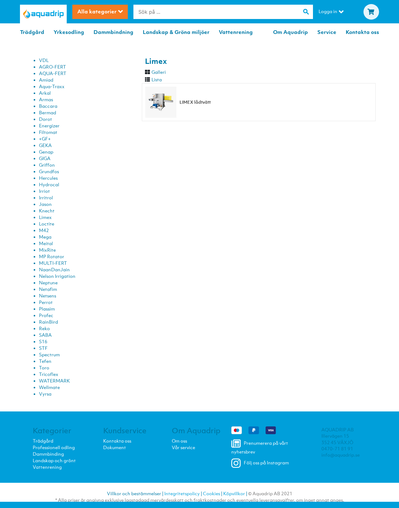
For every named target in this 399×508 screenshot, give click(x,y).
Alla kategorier (97, 11)
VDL (44, 60)
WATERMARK (54, 380)
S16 (43, 341)
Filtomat (48, 132)
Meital (46, 243)
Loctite (46, 224)
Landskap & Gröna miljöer (176, 32)
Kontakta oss (362, 32)
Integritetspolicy (182, 493)
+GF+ (45, 138)
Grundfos (49, 171)
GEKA (45, 145)
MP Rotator (51, 256)
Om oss (179, 441)
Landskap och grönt (54, 460)
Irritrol (46, 197)
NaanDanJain (54, 269)
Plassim (47, 309)
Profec (46, 315)
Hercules (48, 178)
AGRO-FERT (52, 67)
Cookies (211, 493)
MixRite (47, 250)
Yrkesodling (69, 32)
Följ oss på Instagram (266, 463)
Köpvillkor (234, 493)
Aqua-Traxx (52, 86)
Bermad (47, 112)
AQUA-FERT (52, 73)
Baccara (48, 106)
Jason (45, 204)
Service (326, 32)
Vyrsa (45, 394)
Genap (46, 152)
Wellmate (49, 387)
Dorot (45, 119)
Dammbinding (48, 454)
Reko (44, 328)
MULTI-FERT (53, 263)
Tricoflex (48, 374)
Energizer (49, 125)
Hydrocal (49, 184)
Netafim (48, 289)
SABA (45, 335)
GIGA (44, 158)
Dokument (114, 447)
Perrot (46, 302)
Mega (45, 237)
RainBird (48, 322)
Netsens (47, 295)
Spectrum (49, 354)
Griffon (47, 165)
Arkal (45, 93)
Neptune (48, 282)
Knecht (47, 210)
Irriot (44, 191)
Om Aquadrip (290, 32)
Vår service (183, 447)
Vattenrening (236, 32)
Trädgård (32, 32)
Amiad (46, 80)
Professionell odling (54, 447)
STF (43, 348)
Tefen (45, 361)
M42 (44, 230)
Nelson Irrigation (57, 276)
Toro (44, 367)
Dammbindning (113, 32)
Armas (46, 99)
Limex (45, 217)
